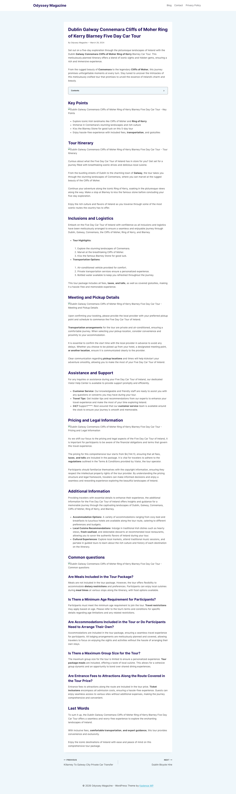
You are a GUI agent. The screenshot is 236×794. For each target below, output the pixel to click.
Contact (178, 5)
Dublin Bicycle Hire (162, 762)
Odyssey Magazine (79, 43)
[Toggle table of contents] (163, 90)
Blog (169, 5)
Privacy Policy (193, 5)
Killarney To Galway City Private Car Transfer (88, 762)
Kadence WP (146, 785)
